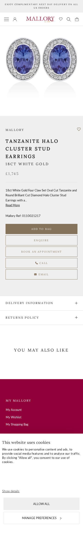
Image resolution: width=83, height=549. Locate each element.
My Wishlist (13, 417)
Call (43, 263)
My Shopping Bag (17, 424)
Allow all (41, 504)
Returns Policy (22, 318)
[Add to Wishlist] (79, 129)
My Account (14, 410)
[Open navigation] (6, 19)
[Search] (69, 19)
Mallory (15, 130)
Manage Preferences (39, 518)
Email (43, 274)
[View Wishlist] (60, 19)
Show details (10, 491)
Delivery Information (29, 303)
